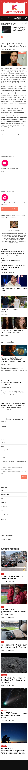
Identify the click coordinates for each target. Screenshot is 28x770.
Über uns (3, 523)
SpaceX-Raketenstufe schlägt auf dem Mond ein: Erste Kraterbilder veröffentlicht (13, 680)
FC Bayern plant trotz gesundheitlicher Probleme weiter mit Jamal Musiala (13, 611)
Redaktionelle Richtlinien (7, 535)
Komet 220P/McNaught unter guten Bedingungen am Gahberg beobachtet (19, 28)
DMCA (2, 531)
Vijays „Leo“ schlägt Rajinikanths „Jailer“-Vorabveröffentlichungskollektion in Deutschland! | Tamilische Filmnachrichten (13, 359)
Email (2, 446)
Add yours (3, 421)
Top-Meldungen (5, 494)
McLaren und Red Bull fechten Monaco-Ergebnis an (12, 577)
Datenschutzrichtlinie (6, 539)
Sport (2, 510)
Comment (3, 426)
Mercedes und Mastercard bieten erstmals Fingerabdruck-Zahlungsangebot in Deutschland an (13, 382)
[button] (25, 23)
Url (1, 454)
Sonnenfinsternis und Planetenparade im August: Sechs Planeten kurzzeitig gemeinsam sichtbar (13, 751)
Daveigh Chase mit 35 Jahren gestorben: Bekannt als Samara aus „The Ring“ (12, 331)
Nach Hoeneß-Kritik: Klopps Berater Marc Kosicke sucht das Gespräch (14, 646)
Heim (2, 490)
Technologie (4, 506)
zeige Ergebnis (12, 208)
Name (2, 439)
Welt (2, 498)
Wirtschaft (3, 502)
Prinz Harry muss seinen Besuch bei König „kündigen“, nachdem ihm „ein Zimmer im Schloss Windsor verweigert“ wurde (13, 405)
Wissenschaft (4, 675)
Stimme (4, 208)
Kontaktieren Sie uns (6, 515)
